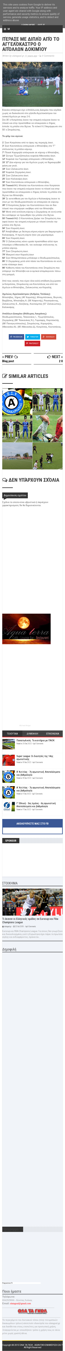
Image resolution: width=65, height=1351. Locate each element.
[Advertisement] (25, 592)
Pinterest (34, 343)
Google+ (50, 337)
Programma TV (7, 1283)
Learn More (28, 25)
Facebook (17, 337)
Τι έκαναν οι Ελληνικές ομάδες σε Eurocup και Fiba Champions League (30, 920)
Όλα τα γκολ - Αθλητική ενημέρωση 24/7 (41, 1345)
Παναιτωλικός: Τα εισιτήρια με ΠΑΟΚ (35, 740)
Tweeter (34, 337)
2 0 (61, 361)
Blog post (8, 361)
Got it (41, 25)
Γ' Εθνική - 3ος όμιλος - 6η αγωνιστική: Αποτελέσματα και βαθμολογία (36, 805)
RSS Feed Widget (25, 725)
